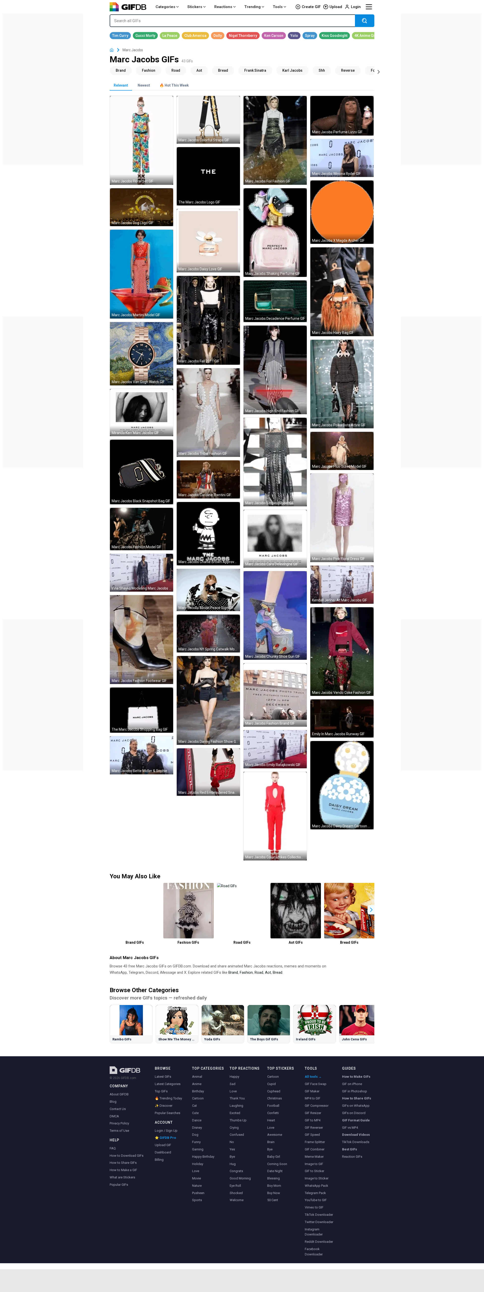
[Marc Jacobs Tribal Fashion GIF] (208, 412)
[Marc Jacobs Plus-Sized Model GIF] (342, 451)
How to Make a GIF (123, 1170)
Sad (232, 1084)
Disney (197, 1127)
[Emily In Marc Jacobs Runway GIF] (342, 718)
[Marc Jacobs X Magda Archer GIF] (342, 212)
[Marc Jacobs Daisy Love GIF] (208, 240)
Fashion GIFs (188, 942)
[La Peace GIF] (170, 35)
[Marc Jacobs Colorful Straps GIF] (208, 119)
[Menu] (368, 7)
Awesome (274, 1135)
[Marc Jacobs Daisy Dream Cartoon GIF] (342, 785)
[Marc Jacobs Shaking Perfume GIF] (275, 232)
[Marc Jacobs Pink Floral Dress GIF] (342, 517)
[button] (371, 909)
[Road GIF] (176, 70)
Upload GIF (163, 1145)
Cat (194, 1106)
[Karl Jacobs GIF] (292, 70)
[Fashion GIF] (148, 70)
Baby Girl (273, 1156)
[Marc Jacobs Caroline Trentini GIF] (208, 479)
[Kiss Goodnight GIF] (334, 35)
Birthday (198, 1091)
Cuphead (273, 1091)
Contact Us (118, 1109)
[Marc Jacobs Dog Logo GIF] (141, 207)
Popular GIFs (119, 1184)
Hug (233, 1164)
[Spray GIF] (309, 35)
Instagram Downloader (314, 1231)
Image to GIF (314, 1164)
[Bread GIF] (223, 70)
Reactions (223, 7)
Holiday (197, 1164)
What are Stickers (122, 1177)
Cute (195, 1113)
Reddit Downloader (319, 1242)
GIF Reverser (314, 1127)
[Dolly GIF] (217, 35)
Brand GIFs (135, 942)
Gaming (197, 1149)
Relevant (121, 85)
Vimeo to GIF (314, 1207)
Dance (196, 1120)
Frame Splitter (315, 1142)
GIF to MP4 (312, 1120)
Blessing (273, 1178)
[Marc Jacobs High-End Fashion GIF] (275, 370)
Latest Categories (167, 1084)
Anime (196, 1084)
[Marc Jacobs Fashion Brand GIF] (275, 695)
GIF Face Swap (315, 1084)
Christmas (274, 1098)
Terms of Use (119, 1130)
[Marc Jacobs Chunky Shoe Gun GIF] (275, 615)
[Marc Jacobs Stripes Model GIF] (275, 462)
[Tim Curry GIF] (120, 35)
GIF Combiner (314, 1149)
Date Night (275, 1171)
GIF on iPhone (352, 1084)
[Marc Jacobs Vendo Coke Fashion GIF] (342, 651)
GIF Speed (312, 1135)
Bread (277, 972)
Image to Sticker (316, 1178)
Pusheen (198, 1193)
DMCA (114, 1116)
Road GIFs (242, 942)
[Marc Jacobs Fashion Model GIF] (141, 529)
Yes (232, 1149)
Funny (196, 1142)
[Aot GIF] (199, 70)
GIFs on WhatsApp (356, 1106)
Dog (195, 1135)
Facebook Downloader (314, 1251)
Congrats (236, 1171)
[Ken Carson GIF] (274, 35)
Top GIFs (161, 1091)
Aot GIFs (296, 942)
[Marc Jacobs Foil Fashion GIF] (275, 140)
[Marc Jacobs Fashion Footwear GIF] (141, 639)
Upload (335, 7)
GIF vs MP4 (350, 1127)
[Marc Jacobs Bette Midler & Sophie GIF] (141, 755)
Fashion (246, 972)
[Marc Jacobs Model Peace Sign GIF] (208, 590)
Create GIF (311, 7)
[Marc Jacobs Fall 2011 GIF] (208, 320)
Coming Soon (277, 1164)
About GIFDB (119, 1094)
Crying (234, 1127)
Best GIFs (349, 1149)
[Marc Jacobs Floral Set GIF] (141, 140)
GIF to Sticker (314, 1171)
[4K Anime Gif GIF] (365, 35)
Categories (165, 7)
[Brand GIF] (120, 70)
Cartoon (198, 1098)
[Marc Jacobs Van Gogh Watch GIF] (141, 353)
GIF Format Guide (356, 1120)
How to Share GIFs (123, 1163)
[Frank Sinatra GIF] (255, 70)
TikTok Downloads (355, 1142)
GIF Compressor (316, 1106)
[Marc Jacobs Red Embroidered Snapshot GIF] (208, 772)
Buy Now (273, 1193)
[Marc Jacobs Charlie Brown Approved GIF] (208, 533)
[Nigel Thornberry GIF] (243, 35)
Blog (113, 1101)
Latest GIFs (163, 1076)
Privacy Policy (119, 1123)
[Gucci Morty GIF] (145, 35)
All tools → (313, 1076)
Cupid (271, 1084)
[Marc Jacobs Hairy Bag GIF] (342, 291)
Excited (235, 1113)
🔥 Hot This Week (174, 85)
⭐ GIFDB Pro (165, 1138)
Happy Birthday (203, 1156)
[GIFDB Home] (112, 50)
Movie (196, 1178)
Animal (197, 1076)
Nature (197, 1186)
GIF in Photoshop (354, 1091)
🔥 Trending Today (168, 1098)
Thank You (237, 1098)
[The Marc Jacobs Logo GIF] (208, 176)
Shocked (236, 1193)
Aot (268, 972)
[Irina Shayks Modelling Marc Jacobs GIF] (141, 573)
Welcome (237, 1200)
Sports (197, 1200)
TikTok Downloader (319, 1215)
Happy (234, 1076)
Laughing (236, 1106)
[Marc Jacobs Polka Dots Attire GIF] (342, 384)
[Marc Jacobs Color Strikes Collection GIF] (275, 816)
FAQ (113, 1148)
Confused (237, 1135)
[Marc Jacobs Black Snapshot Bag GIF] (141, 472)
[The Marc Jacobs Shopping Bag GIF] (141, 710)
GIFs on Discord (354, 1113)
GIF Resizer (313, 1113)
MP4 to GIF (312, 1098)
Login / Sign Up (166, 1130)
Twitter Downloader (319, 1222)
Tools (278, 7)
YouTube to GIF (316, 1200)
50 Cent (272, 1200)
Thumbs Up (238, 1120)
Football (273, 1106)
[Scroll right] (378, 71)
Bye (232, 1156)
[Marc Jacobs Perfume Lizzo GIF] (342, 115)
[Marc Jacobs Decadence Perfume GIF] (275, 301)
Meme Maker (314, 1156)
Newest (144, 85)
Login (356, 7)
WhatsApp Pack (316, 1186)
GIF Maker (312, 1091)
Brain (271, 1142)
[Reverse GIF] (348, 70)
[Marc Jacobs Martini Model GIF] (141, 274)
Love (195, 1171)
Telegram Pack (315, 1193)
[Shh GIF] (321, 70)
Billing (159, 1160)
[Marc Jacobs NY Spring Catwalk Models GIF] (208, 634)
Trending (252, 7)
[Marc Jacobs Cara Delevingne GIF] (275, 538)
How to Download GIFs (126, 1155)
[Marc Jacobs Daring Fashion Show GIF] (208, 700)
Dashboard (163, 1152)
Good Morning (240, 1178)
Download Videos (356, 1135)
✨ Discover (163, 1106)
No (232, 1142)
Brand (233, 972)
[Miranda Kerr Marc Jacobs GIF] (141, 412)
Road (259, 972)
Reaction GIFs (352, 1156)
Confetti (273, 1113)
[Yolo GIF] (294, 35)
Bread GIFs (349, 942)
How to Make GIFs (356, 1076)
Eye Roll (235, 1186)
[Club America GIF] (195, 35)
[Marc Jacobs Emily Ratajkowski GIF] (275, 749)
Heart (271, 1120)
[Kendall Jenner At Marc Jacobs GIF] (342, 585)
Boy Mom (274, 1186)
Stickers (194, 7)
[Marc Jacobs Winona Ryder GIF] (342, 158)
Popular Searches (167, 1113)
